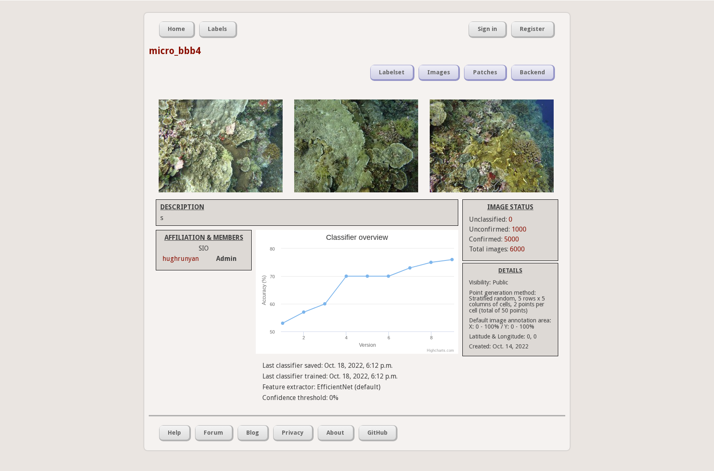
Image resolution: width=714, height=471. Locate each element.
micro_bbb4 (174, 50)
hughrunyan (180, 259)
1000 (519, 229)
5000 (511, 239)
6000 (517, 249)
